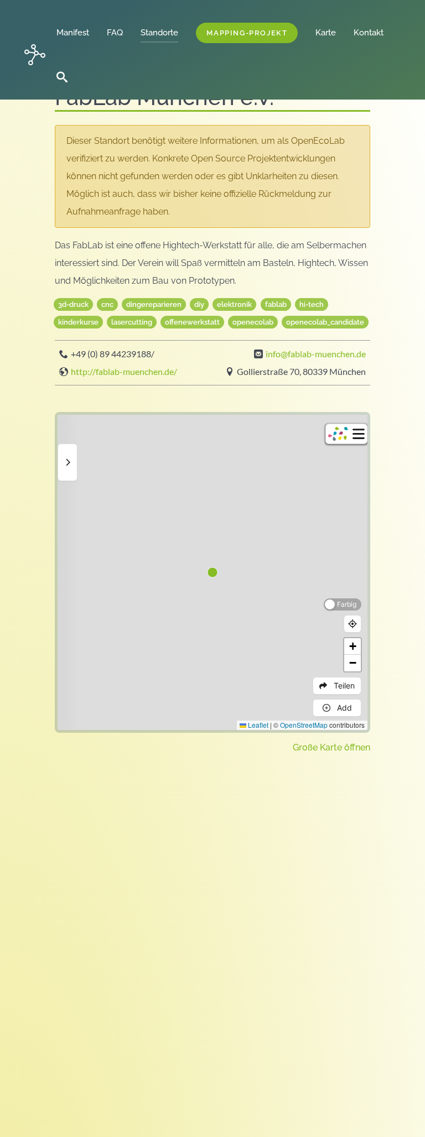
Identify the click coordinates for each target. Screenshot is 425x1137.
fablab (276, 304)
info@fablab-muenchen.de (316, 354)
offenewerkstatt (192, 322)
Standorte (164, 33)
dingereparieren (154, 304)
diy (199, 304)
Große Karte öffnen (331, 747)
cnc (107, 304)
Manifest (77, 33)
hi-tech (311, 304)
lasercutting (131, 322)
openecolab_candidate (325, 322)
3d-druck (73, 304)
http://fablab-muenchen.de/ (124, 371)
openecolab (252, 322)
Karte (325, 33)
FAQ (119, 33)
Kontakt (368, 33)
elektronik (234, 304)
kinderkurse (78, 322)
